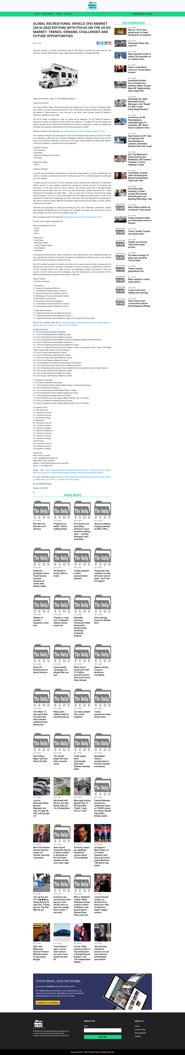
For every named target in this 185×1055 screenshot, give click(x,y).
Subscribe (103, 1037)
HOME (36, 14)
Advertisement (140, 1033)
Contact (137, 1036)
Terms (137, 1026)
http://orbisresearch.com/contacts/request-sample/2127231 (82, 131)
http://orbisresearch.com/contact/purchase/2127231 (83, 217)
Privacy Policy (140, 1030)
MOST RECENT (48, 14)
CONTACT (68, 14)
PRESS (59, 14)
